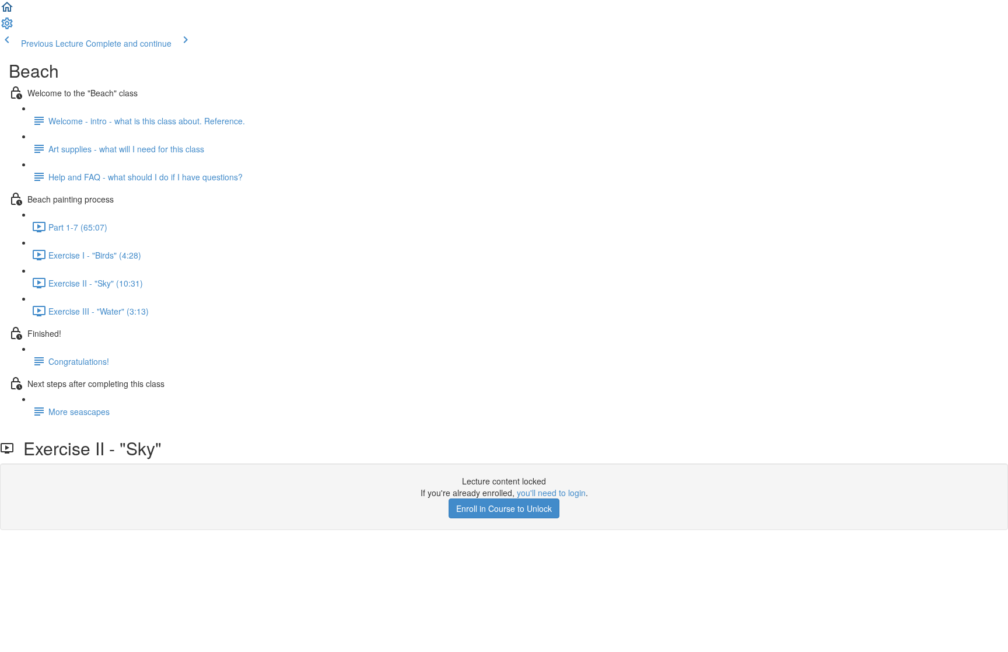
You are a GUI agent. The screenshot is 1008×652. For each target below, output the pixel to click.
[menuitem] (7, 27)
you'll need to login (551, 492)
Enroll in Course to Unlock (504, 508)
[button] (7, 10)
